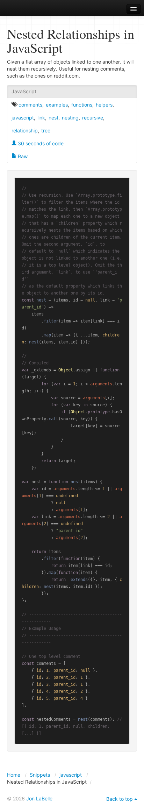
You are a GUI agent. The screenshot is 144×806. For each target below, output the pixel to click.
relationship (25, 130)
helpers (104, 105)
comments (30, 105)
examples (57, 105)
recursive (92, 118)
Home (13, 775)
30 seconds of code (40, 143)
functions (81, 105)
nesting (70, 118)
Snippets (40, 775)
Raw (22, 156)
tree (45, 130)
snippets (25, 9)
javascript (23, 118)
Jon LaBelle (39, 798)
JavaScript (24, 91)
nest (53, 118)
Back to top (119, 799)
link (41, 118)
